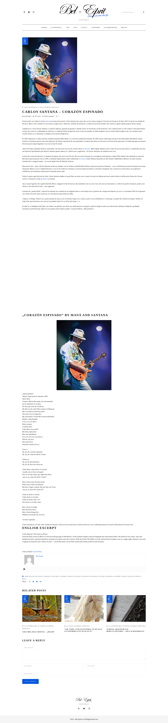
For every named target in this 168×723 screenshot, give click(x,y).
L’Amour (44, 27)
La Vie (75, 27)
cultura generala (106, 576)
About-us (124, 27)
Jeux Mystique (30, 107)
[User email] (24, 569)
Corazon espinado (89, 576)
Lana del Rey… (38, 551)
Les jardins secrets (110, 27)
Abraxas (28, 576)
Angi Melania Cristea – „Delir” (38, 632)
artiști (47, 121)
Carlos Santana (74, 576)
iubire (45, 179)
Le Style (84, 27)
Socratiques (95, 27)
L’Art (67, 27)
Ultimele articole (51, 107)
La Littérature (56, 27)
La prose (125, 626)
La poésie (42, 626)
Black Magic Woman (41, 576)
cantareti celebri (58, 576)
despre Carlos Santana (125, 576)
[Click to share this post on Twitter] (33, 581)
